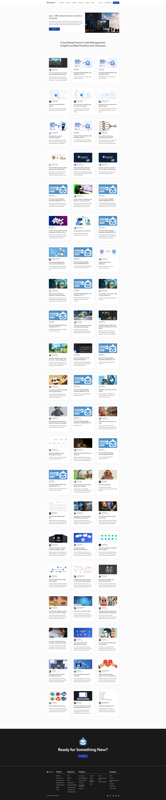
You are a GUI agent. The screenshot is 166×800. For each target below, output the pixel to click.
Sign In (100, 2)
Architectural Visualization (81, 786)
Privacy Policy (112, 786)
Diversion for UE (59, 778)
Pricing (92, 2)
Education (81, 788)
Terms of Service (113, 788)
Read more (54, 29)
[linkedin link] (116, 795)
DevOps (91, 778)
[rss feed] (118, 795)
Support (87, 2)
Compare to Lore (71, 789)
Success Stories (70, 782)
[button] (62, 3)
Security (111, 778)
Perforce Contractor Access (102, 779)
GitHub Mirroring (60, 782)
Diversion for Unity (60, 780)
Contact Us (112, 784)
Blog (68, 780)
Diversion (58, 775)
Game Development (83, 778)
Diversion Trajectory (60, 785)
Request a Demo (108, 2)
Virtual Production (83, 780)
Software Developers (92, 781)
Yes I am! (83, 756)
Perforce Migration (102, 781)
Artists (91, 784)
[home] (51, 2)
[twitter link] (107, 795)
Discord (69, 778)
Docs (68, 775)
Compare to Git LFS (71, 787)
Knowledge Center (71, 791)
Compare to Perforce (71, 785)
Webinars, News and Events (114, 781)
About (111, 775)
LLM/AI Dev (81, 782)
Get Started (116, 2)
